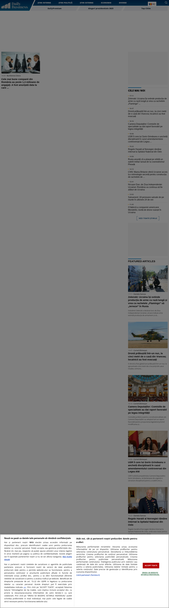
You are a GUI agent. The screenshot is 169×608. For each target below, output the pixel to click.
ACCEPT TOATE (151, 565)
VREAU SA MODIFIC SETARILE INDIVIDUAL (150, 573)
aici (25, 587)
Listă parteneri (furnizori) (88, 575)
